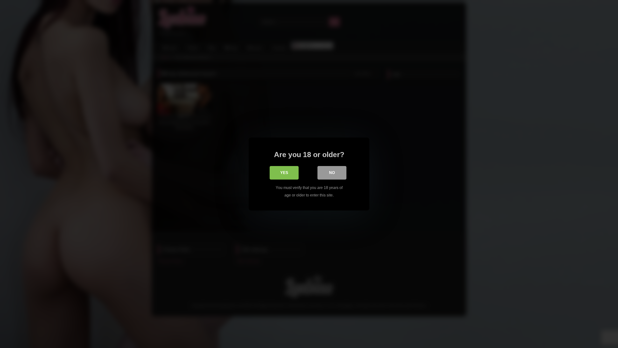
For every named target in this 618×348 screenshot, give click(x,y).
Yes (284, 173)
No (332, 173)
